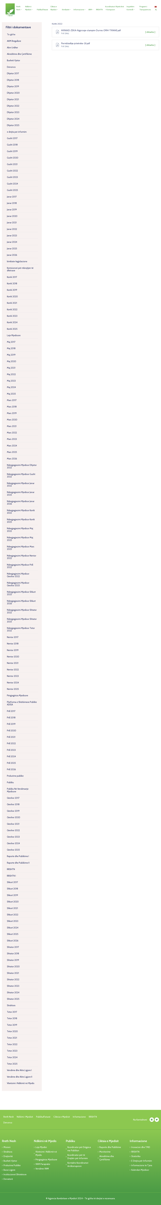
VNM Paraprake (42, 1164)
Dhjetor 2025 (13, 125)
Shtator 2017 (13, 947)
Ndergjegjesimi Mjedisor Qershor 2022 (18, 575)
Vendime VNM (42, 1168)
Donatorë (8, 1179)
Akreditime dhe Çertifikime (19, 54)
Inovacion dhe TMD (140, 1147)
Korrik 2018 (12, 283)
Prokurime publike (15, 776)
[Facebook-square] (152, 1119)
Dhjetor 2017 (13, 73)
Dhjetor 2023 (13, 112)
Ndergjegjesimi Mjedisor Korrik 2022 (21, 511)
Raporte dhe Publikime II (18, 863)
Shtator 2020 (13, 966)
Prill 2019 (11, 724)
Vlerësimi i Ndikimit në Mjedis (20, 1083)
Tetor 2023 (12, 1051)
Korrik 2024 (12, 322)
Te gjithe (11, 34)
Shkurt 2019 (12, 895)
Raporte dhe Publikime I (18, 856)
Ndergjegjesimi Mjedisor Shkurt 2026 (21, 602)
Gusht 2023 (12, 177)
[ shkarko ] (150, 32)
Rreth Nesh (18, 8)
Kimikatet (65, 9)
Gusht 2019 (12, 151)
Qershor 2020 (13, 817)
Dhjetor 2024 (13, 119)
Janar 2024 (12, 242)
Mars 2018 (12, 406)
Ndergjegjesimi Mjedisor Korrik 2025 (21, 520)
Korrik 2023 (12, 316)
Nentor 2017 (12, 637)
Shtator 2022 (13, 979)
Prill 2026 (11, 769)
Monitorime (104, 1151)
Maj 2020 (11, 361)
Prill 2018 (11, 717)
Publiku (10, 782)
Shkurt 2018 (12, 888)
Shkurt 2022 (12, 914)
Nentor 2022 (13, 669)
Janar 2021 (12, 222)
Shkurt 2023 (12, 921)
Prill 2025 (11, 763)
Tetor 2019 (12, 1025)
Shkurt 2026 (12, 940)
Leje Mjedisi (41, 1147)
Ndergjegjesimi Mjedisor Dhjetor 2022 (22, 466)
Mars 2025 (12, 452)
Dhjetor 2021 (13, 99)
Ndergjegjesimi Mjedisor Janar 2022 (20, 484)
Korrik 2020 (12, 296)
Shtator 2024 (13, 992)
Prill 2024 (11, 756)
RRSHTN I (11, 876)
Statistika (135, 1156)
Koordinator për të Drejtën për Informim (77, 1157)
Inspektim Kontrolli (130, 8)
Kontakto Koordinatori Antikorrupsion (77, 1164)
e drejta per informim (17, 132)
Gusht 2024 (12, 183)
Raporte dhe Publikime (110, 1147)
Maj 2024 (11, 387)
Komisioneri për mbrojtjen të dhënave (20, 269)
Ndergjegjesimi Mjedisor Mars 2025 (20, 547)
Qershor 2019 (13, 811)
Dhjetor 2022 (13, 106)
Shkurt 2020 (13, 901)
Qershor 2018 (13, 804)
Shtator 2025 (13, 999)
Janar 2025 (12, 248)
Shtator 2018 (13, 953)
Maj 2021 (11, 368)
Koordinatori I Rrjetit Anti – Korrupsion (114, 8)
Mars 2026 (12, 458)
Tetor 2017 (12, 1012)
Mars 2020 (12, 419)
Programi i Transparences (145, 8)
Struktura (11, 1005)
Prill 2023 (11, 750)
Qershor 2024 (13, 843)
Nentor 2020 (13, 656)
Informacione (79, 9)
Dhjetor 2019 (13, 86)
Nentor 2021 (12, 663)
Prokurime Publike (12, 1165)
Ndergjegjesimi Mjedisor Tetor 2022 (21, 629)
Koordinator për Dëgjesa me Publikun (79, 1149)
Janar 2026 (12, 255)
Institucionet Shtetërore (15, 1174)
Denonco (11, 67)
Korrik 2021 (12, 303)
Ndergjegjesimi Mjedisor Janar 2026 (20, 502)
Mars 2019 (12, 413)
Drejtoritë (8, 1156)
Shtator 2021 (13, 973)
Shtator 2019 (13, 960)
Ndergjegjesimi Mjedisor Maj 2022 (20, 529)
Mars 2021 (11, 426)
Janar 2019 (12, 209)
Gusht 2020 (12, 157)
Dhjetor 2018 (13, 80)
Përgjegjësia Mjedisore (17, 695)
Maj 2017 (11, 342)
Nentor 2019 (12, 650)
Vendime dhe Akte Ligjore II (19, 1077)
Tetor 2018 (12, 1018)
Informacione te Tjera (141, 1165)
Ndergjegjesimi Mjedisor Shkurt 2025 (21, 593)
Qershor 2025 (13, 850)
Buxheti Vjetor (13, 60)
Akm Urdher (12, 47)
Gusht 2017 (12, 138)
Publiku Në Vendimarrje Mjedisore (17, 790)
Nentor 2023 (13, 676)
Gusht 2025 (12, 190)
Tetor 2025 (12, 1064)
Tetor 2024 (12, 1057)
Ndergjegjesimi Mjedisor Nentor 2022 (21, 556)
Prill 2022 (11, 743)
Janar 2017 (12, 196)
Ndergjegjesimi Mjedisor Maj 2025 (20, 538)
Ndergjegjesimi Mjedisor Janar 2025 (20, 493)
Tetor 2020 (12, 1031)
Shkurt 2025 (12, 934)
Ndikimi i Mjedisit (28, 8)
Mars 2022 (12, 432)
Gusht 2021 (12, 164)
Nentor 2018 (12, 643)
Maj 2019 (11, 355)
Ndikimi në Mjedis (45, 1141)
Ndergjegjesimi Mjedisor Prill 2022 (20, 566)
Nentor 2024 (13, 682)
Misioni (7, 1147)
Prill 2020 (11, 730)
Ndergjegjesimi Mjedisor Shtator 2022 (22, 611)
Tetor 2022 (12, 1044)
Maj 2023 (11, 381)
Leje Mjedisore (14, 335)
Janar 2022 (12, 229)
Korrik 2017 (12, 277)
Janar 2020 (12, 216)
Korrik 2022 (12, 309)
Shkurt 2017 (12, 882)
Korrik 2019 (12, 290)
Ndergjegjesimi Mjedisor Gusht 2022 (21, 475)
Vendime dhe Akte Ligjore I (19, 1070)
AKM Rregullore (14, 41)
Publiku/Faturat (42, 9)
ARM (90, 9)
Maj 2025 (11, 394)
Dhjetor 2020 (13, 93)
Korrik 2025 (12, 329)
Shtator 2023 (13, 986)
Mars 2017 (11, 400)
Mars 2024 (12, 445)
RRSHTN (99, 9)
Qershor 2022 (13, 830)
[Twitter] (157, 1119)
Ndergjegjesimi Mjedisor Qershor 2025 (18, 584)
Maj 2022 (11, 374)
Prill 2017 (11, 711)
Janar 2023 (12, 235)
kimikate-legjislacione (17, 261)
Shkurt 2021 (12, 908)
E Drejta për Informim (141, 1161)
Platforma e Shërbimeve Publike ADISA (22, 703)
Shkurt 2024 (12, 927)
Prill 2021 (11, 737)
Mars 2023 (12, 439)
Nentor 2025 (13, 689)
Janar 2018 (12, 203)
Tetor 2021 (12, 1038)
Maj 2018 (11, 348)
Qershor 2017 (13, 798)
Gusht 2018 (12, 144)
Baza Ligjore (9, 1170)
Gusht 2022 (12, 170)
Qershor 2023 (13, 837)
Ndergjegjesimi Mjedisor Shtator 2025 (22, 620)
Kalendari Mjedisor (140, 1170)
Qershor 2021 (13, 824)
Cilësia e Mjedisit (53, 8)
